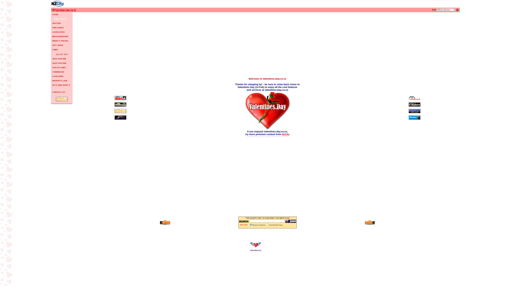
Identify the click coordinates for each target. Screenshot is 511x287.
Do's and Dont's (61, 85)
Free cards (58, 27)
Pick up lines (59, 67)
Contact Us (58, 92)
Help (246, 224)
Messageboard (60, 36)
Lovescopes (58, 32)
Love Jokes (58, 76)
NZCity (285, 134)
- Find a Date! (59, 19)
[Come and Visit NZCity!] (57, 4)
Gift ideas (57, 45)
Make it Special (60, 41)
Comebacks (58, 72)
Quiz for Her (59, 59)
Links (55, 49)
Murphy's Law (59, 80)
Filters (242, 224)
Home (55, 14)
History (56, 23)
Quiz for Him (59, 63)
